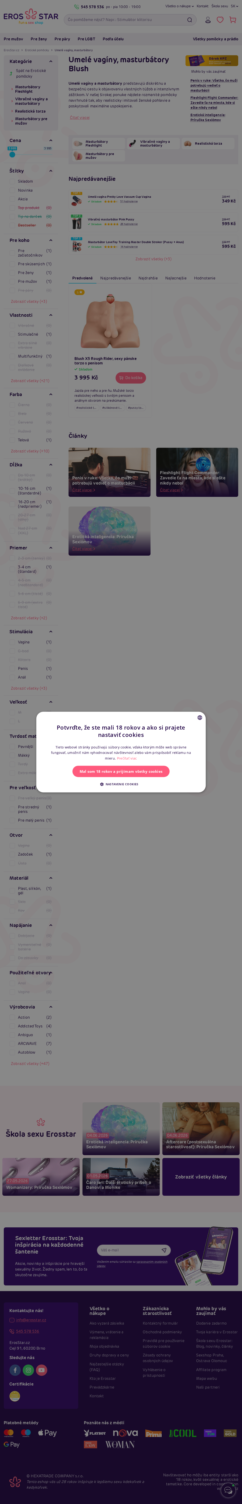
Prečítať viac (127, 758)
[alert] (121, 752)
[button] (121, 784)
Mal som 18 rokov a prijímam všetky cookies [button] (121, 771)
